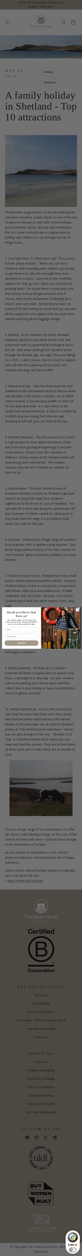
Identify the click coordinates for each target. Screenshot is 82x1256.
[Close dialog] (77, 610)
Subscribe (21, 643)
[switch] (73, 1250)
